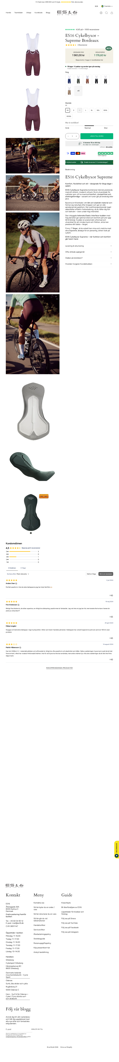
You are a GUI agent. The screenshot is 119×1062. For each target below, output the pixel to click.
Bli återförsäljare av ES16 (71, 907)
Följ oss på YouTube (69, 923)
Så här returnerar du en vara (45, 914)
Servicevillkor (39, 930)
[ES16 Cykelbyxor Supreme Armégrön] (78, 79)
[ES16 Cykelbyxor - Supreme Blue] (69, 79)
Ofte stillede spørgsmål (74, 252)
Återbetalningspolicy (42, 934)
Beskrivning (70, 169)
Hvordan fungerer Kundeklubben (78, 264)
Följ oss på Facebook (70, 927)
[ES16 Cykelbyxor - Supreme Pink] (87, 79)
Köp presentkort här (42, 948)
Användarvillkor (22, 1036)
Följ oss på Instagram (70, 932)
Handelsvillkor (39, 925)
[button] (19, 13)
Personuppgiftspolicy (42, 943)
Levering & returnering (74, 246)
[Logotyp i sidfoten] (14, 886)
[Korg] (111, 13)
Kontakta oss (39, 903)
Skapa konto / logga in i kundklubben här (89, 60)
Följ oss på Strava (68, 918)
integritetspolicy (11, 1036)
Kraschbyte (66, 903)
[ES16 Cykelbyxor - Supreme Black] (96, 79)
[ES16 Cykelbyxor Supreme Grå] (105, 79)
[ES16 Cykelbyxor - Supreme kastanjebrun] (69, 91)
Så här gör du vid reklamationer (40, 919)
